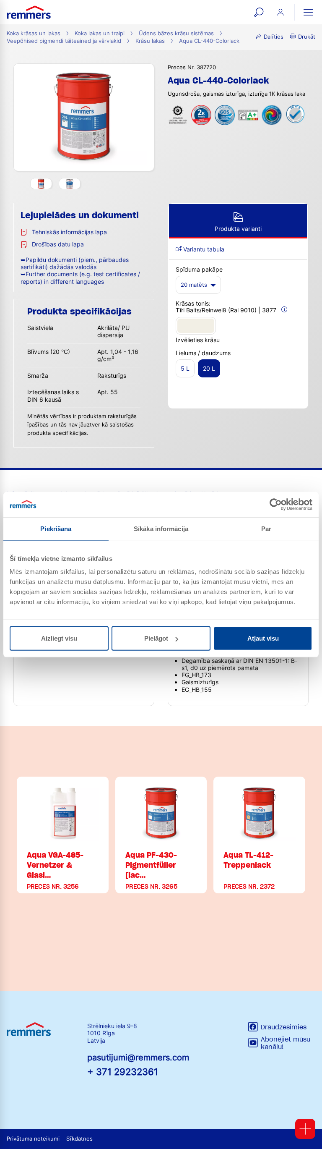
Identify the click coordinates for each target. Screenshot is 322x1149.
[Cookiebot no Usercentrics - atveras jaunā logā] (275, 504)
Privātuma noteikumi (33, 1139)
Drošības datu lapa (58, 244)
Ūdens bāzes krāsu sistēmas (176, 33)
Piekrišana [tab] (55, 528)
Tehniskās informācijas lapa (69, 232)
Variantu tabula (203, 249)
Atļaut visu (263, 638)
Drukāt (306, 37)
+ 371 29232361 (122, 1071)
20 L (209, 368)
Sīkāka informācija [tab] (161, 528)
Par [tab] (266, 528)
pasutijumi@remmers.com (138, 1057)
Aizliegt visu (59, 638)
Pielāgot (156, 638)
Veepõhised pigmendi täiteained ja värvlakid (64, 41)
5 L (185, 368)
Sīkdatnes (79, 1139)
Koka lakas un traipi (100, 33)
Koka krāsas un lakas (33, 33)
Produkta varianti (238, 228)
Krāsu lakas (150, 41)
